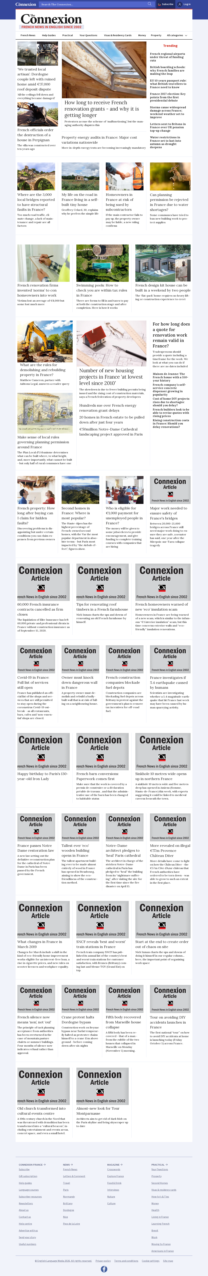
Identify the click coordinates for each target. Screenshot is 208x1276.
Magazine (113, 1164)
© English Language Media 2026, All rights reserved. (63, 1261)
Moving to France (161, 1244)
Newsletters (26, 1203)
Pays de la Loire (71, 1224)
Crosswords (113, 1169)
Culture (111, 1203)
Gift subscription (28, 1176)
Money (142, 35)
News (66, 1164)
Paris (66, 1190)
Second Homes (159, 1183)
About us (24, 1210)
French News (28, 35)
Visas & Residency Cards (117, 35)
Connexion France (31, 1164)
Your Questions (88, 35)
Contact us (25, 1217)
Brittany (67, 1203)
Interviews (113, 1190)
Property (156, 35)
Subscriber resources (30, 1196)
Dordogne (68, 1210)
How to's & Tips (160, 1196)
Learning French (160, 1224)
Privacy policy (103, 1261)
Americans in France (162, 1251)
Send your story (27, 1237)
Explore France (115, 1176)
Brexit (154, 1230)
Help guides (25, 1183)
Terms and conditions (126, 1261)
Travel (66, 1183)
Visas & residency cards (163, 1190)
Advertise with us (28, 1230)
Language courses (29, 1190)
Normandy (69, 1196)
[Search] (149, 4)
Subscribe (167, 4)
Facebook (104, 1270)
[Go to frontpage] (51, 21)
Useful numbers (27, 1244)
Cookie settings (150, 1261)
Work (154, 1237)
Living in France (160, 1217)
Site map (168, 1261)
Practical (67, 35)
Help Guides (49, 35)
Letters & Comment (74, 1176)
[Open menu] (178, 35)
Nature (111, 1196)
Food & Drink (114, 1183)
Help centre (25, 1224)
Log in (187, 4)
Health (155, 1210)
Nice (65, 1217)
